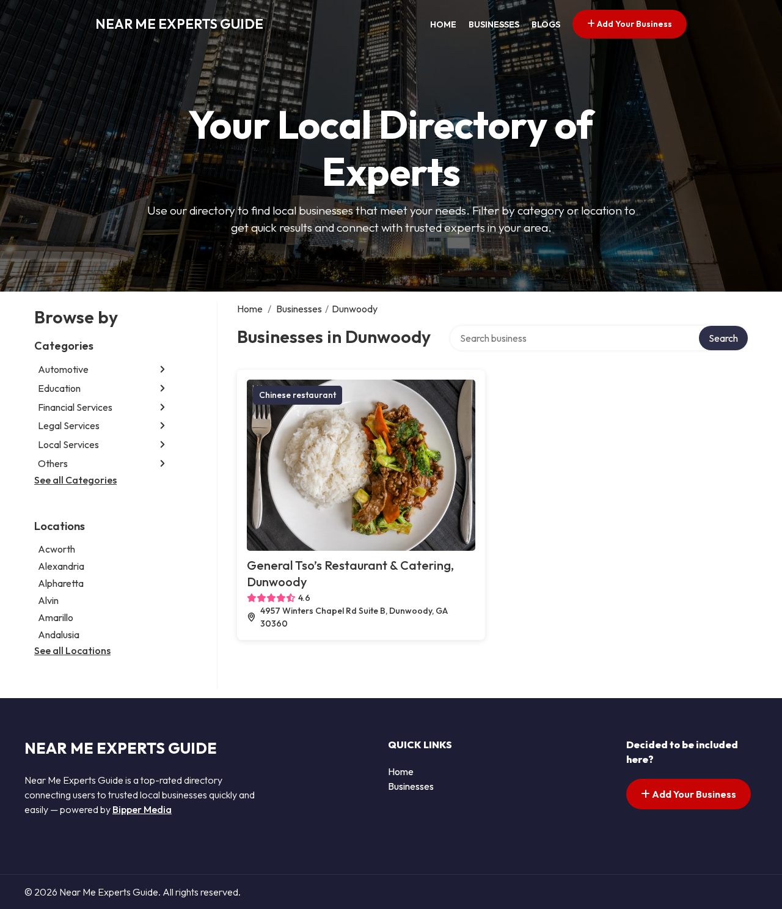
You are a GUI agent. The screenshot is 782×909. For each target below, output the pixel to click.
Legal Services (69, 425)
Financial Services (75, 407)
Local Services (68, 444)
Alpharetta (61, 583)
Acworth (56, 549)
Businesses (494, 24)
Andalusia (58, 634)
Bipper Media (142, 809)
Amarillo (55, 617)
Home (443, 24)
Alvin (48, 600)
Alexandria (61, 566)
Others (53, 463)
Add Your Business (633, 23)
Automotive (63, 369)
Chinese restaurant (297, 394)
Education (59, 388)
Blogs (546, 24)
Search (723, 338)
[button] (162, 369)
